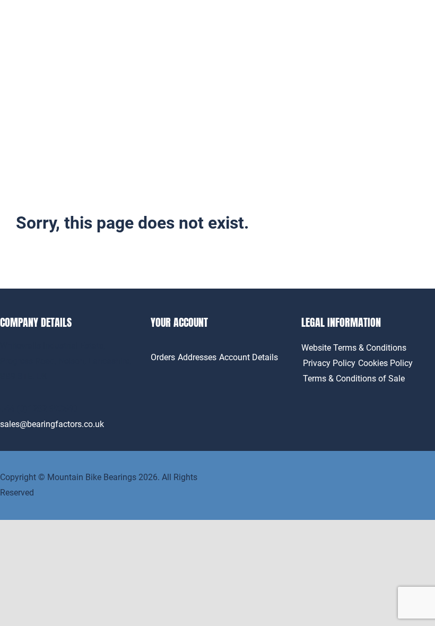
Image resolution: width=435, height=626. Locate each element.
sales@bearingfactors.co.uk (52, 424)
